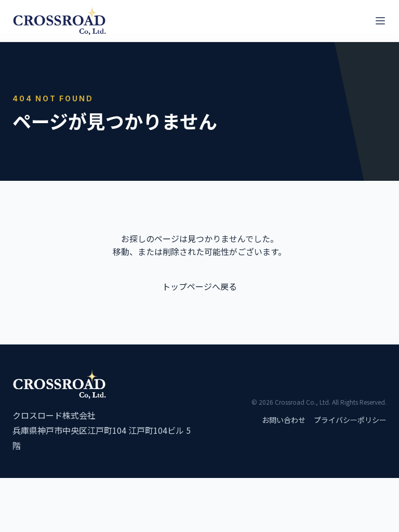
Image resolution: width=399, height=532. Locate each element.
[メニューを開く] (380, 21)
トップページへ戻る (199, 286)
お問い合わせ (283, 420)
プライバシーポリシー (350, 420)
